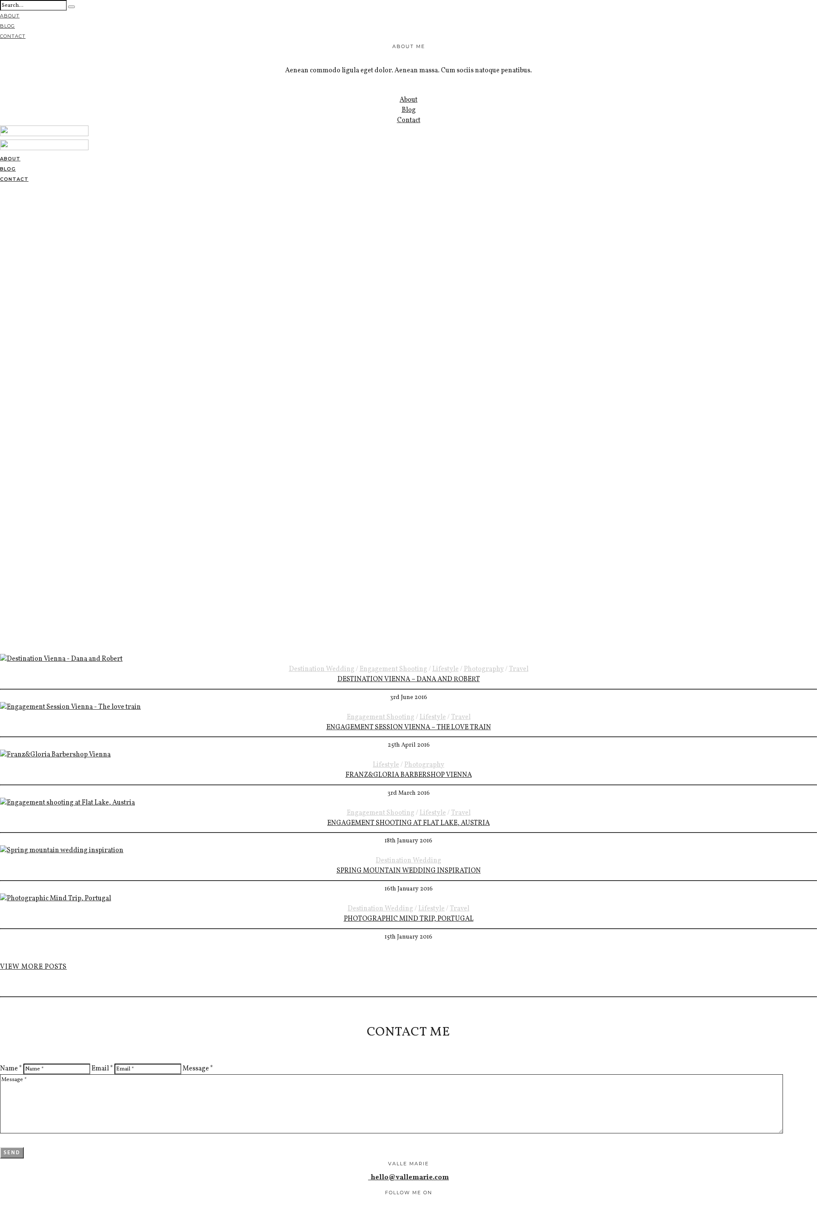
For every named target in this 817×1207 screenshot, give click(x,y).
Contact (13, 36)
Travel (518, 669)
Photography (484, 669)
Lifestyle (445, 669)
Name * (11, 1068)
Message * (198, 1068)
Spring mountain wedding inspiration (409, 871)
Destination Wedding (321, 669)
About (10, 16)
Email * (102, 1068)
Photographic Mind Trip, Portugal (409, 919)
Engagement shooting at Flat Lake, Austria (408, 823)
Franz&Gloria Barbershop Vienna (409, 775)
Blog (7, 26)
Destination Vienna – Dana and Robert (408, 679)
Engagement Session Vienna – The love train (408, 727)
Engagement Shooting (393, 669)
